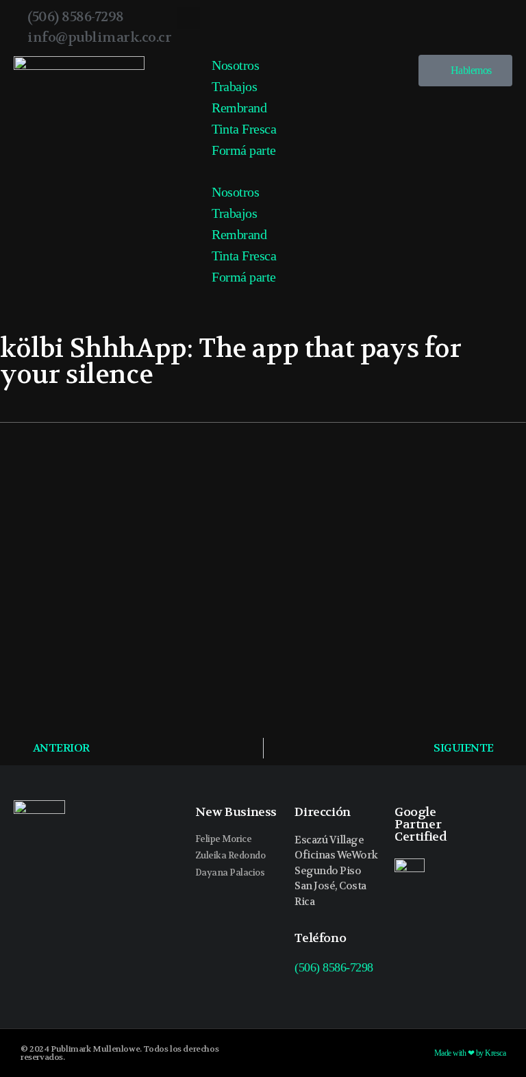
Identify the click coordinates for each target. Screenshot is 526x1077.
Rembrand (239, 107)
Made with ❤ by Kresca (470, 1053)
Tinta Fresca (244, 128)
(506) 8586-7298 (334, 967)
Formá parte (244, 150)
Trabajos (234, 86)
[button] (188, 18)
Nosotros (235, 65)
